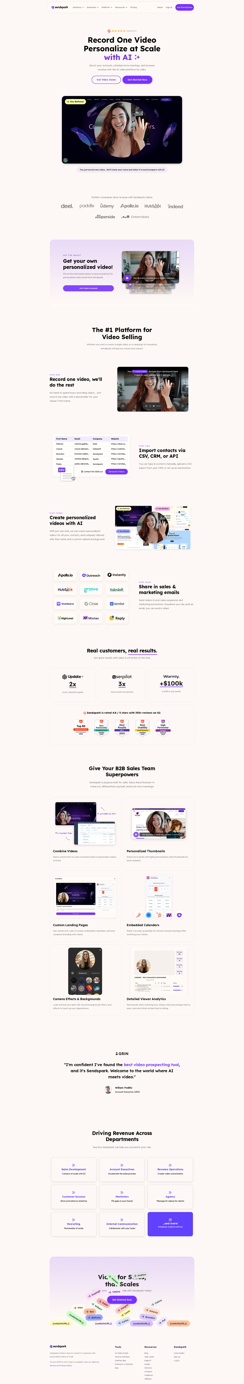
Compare (148, 1371)
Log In (177, 1360)
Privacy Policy (66, 1365)
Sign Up (177, 1357)
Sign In (169, 7)
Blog (146, 1353)
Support (147, 1360)
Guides (147, 1364)
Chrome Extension (122, 1357)
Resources (120, 7)
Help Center (149, 1357)
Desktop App (120, 1360)
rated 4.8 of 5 (131, 31)
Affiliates (147, 1379)
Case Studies (179, 1353)
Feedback (148, 1375)
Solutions (77, 7)
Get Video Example (88, 288)
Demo (160, 7)
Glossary (148, 1368)
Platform (106, 7)
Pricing (133, 7)
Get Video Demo (106, 79)
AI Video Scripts (121, 1353)
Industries (92, 7)
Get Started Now (184, 7)
